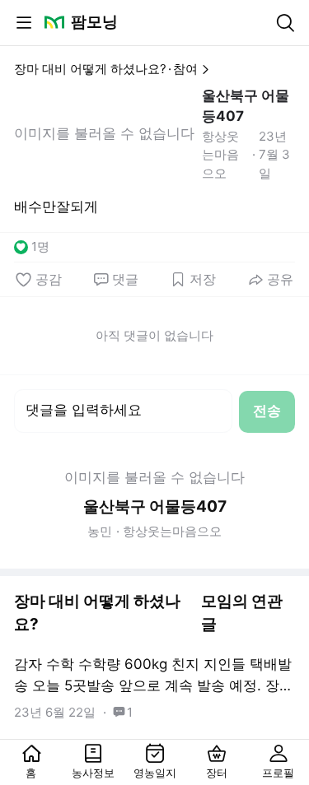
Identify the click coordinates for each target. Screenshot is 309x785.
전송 (267, 410)
